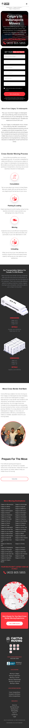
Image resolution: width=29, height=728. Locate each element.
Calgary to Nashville (6, 537)
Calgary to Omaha (20, 543)
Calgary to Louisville (20, 531)
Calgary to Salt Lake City (7, 553)
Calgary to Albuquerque (7, 504)
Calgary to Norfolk (20, 540)
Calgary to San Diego (6, 556)
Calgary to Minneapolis (7, 535)
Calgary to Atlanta (5, 506)
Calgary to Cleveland (20, 517)
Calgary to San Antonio (21, 553)
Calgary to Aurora (5, 508)
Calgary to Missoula (20, 535)
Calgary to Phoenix (20, 547)
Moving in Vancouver (14, 681)
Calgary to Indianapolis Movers (14, 8)
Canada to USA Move (14, 694)
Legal (14, 716)
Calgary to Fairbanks (20, 523)
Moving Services (9, 7)
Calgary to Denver (5, 521)
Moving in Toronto (14, 677)
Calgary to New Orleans (21, 537)
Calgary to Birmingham (7, 510)
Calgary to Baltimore (20, 508)
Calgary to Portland (20, 549)
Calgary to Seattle (19, 556)
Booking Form (14, 709)
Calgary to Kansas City (7, 529)
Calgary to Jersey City (21, 527)
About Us (14, 705)
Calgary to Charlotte (20, 515)
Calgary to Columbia (6, 519)
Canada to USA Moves (17, 7)
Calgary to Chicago (6, 517)
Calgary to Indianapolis (7, 527)
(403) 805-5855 (14, 658)
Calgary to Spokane (6, 558)
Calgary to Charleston (6, 515)
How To (14, 712)
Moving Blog (14, 711)
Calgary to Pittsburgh (6, 549)
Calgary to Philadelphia (7, 547)
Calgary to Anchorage (21, 504)
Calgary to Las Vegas (20, 529)
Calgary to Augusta (20, 506)
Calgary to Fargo (5, 525)
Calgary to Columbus (20, 519)
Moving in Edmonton (14, 675)
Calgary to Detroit (5, 523)
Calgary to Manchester (7, 533)
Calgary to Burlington (20, 512)
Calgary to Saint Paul (20, 551)
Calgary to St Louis (20, 558)
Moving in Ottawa (14, 683)
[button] (26, 4)
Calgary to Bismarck (20, 510)
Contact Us (14, 714)
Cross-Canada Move (14, 692)
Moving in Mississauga (15, 679)
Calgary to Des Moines (21, 521)
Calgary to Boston (5, 512)
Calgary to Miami (19, 533)
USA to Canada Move (14, 696)
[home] (6, 3)
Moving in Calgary (14, 673)
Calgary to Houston (20, 525)
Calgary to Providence (6, 551)
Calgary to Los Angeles (7, 531)
